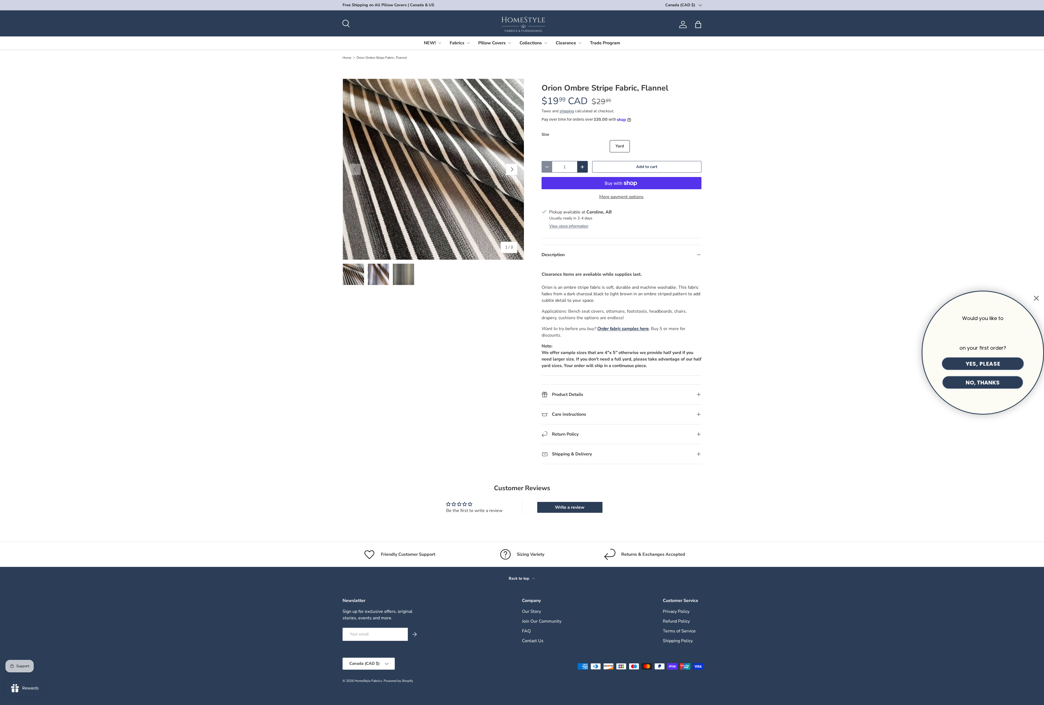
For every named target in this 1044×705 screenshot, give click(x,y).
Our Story (531, 611)
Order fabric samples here (623, 329)
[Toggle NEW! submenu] (439, 43)
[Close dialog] (1036, 298)
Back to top (519, 578)
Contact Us (532, 641)
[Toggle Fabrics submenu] (468, 43)
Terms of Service (679, 631)
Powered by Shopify (398, 681)
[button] (698, 24)
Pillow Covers (492, 43)
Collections (531, 43)
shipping (567, 111)
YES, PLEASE (983, 364)
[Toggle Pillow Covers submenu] (509, 43)
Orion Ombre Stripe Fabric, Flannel (381, 57)
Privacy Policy (676, 611)
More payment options (621, 197)
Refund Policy (676, 621)
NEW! (430, 43)
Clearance (566, 43)
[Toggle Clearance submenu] (580, 43)
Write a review (570, 507)
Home (347, 57)
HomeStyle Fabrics (368, 681)
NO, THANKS (983, 382)
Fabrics (457, 43)
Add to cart (646, 166)
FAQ (526, 631)
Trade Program (605, 43)
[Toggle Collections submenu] (545, 43)
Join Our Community (541, 621)
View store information (568, 226)
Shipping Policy (678, 641)
